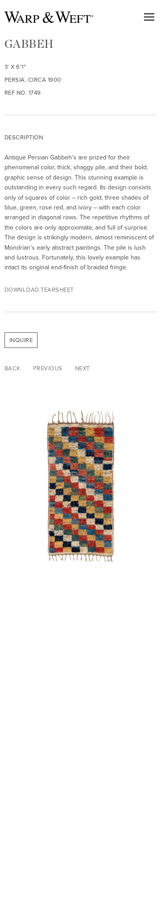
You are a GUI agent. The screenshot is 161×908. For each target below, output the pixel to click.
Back (12, 368)
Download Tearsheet (39, 289)
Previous (48, 368)
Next (82, 368)
